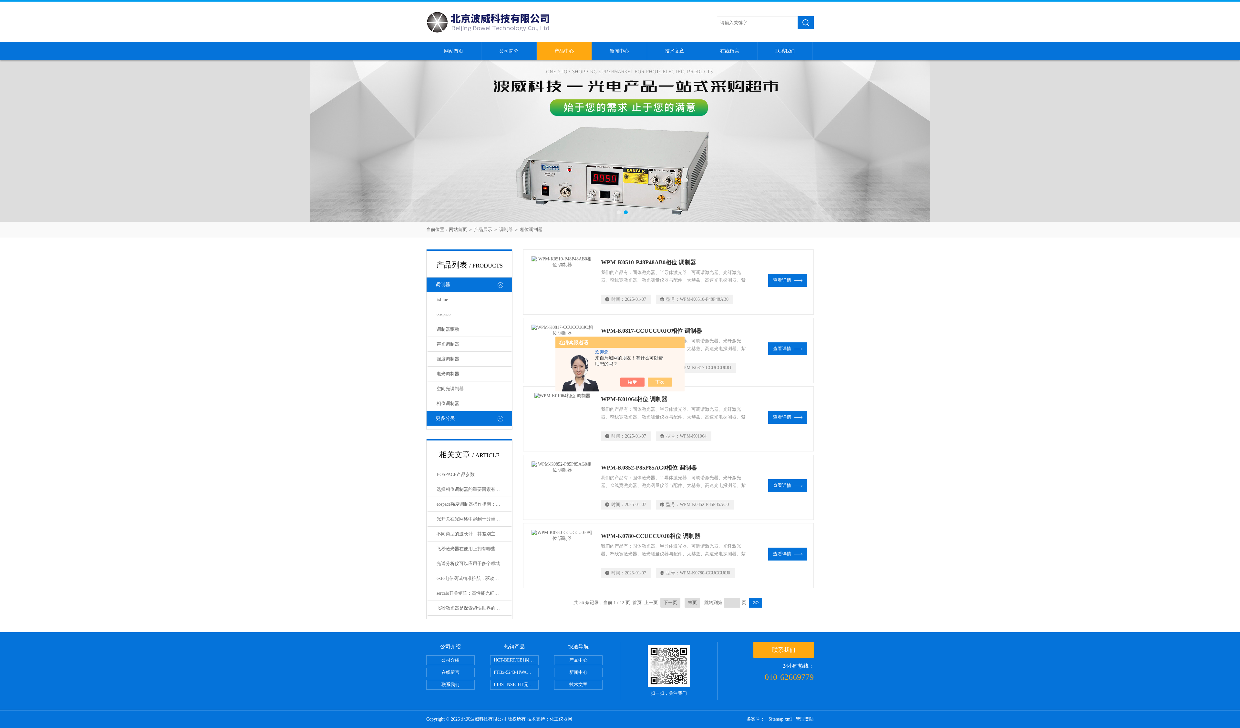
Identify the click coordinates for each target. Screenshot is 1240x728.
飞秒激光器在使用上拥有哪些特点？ (473, 548)
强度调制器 (448, 359)
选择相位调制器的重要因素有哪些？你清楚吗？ (474, 489)
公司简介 (509, 51)
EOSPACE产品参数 (456, 474)
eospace (443, 314)
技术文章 (674, 51)
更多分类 (445, 418)
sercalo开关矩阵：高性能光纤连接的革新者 (474, 593)
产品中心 (564, 51)
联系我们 (785, 51)
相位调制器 (531, 229)
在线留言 (729, 51)
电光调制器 (448, 373)
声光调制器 (448, 344)
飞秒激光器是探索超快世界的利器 (470, 608)
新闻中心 (619, 51)
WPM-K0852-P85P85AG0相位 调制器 (649, 467)
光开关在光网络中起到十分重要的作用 (474, 519)
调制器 (506, 229)
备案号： (756, 719)
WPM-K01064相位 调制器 (634, 399)
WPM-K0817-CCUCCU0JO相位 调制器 (651, 331)
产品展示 (483, 229)
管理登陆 (805, 719)
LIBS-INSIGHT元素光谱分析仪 (516, 684)
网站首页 (453, 51)
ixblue (442, 299)
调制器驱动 (448, 329)
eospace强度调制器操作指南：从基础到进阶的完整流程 (474, 504)
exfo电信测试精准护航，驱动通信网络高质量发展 (474, 578)
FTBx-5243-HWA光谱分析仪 (516, 672)
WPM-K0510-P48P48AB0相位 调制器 (648, 262)
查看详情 (782, 280)
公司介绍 (450, 660)
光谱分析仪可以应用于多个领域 (468, 563)
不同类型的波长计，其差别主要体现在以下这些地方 (474, 533)
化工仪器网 (561, 719)
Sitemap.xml (780, 719)
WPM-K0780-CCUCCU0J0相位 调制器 (650, 536)
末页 (692, 602)
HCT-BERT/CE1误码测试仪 (516, 660)
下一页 (670, 602)
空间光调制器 (450, 388)
